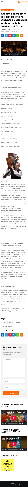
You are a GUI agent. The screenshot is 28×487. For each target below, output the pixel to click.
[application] (14, 417)
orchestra (11, 322)
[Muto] (22, 423)
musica (4, 322)
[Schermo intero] (25, 423)
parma (18, 322)
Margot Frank (6, 29)
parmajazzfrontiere (7, 326)
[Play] (3, 423)
